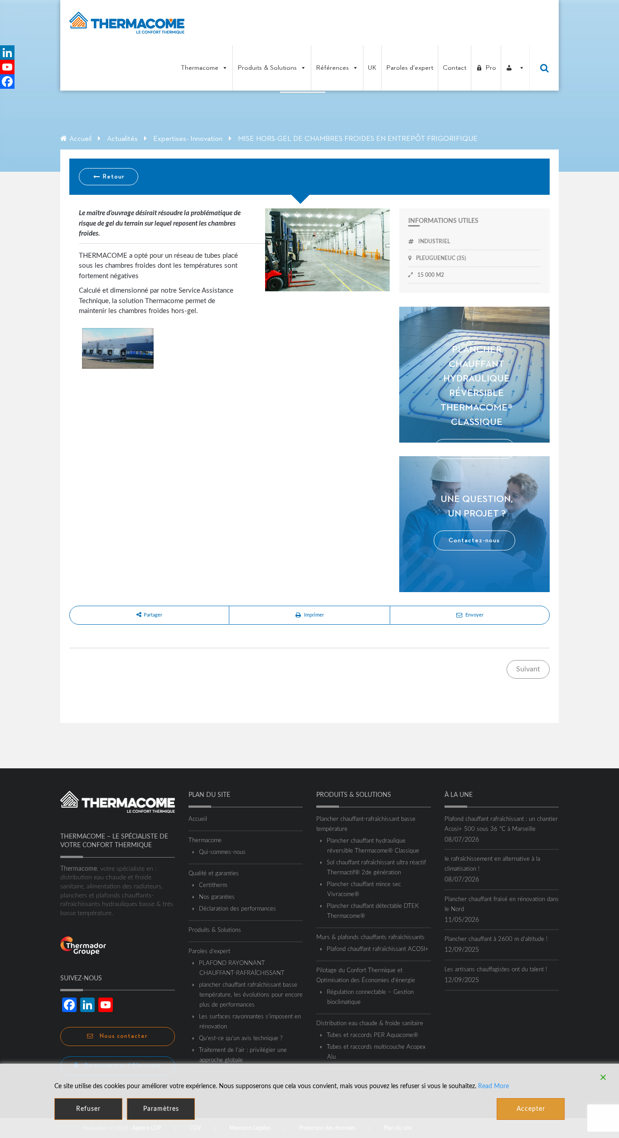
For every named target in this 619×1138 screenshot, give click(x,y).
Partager (153, 614)
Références (332, 67)
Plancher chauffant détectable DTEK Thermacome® (373, 911)
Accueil (80, 139)
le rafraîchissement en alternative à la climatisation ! (492, 864)
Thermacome (199, 67)
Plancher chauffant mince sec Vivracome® (364, 889)
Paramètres (161, 1109)
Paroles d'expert (409, 67)
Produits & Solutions (267, 67)
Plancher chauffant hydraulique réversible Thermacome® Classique (373, 846)
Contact (454, 67)
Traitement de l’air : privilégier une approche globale (243, 1055)
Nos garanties (217, 897)
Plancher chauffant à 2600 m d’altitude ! (496, 939)
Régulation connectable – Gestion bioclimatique (370, 997)
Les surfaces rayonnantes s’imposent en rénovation (250, 1022)
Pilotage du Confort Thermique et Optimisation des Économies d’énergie (365, 976)
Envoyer (474, 614)
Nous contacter (123, 1036)
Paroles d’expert (209, 952)
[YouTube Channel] (7, 67)
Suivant (528, 669)
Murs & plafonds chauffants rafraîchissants (370, 937)
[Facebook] (7, 81)
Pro (490, 67)
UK (372, 67)
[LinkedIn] (7, 52)
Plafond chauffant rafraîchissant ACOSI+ (378, 949)
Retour (113, 177)
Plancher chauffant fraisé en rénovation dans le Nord (502, 904)
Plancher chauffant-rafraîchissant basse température (366, 824)
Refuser (88, 1109)
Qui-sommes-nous (222, 852)
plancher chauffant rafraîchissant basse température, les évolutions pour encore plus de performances (251, 995)
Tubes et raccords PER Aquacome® (372, 1035)
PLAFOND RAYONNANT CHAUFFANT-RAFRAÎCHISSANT (242, 968)
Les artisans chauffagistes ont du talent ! (496, 970)
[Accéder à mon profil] (515, 68)
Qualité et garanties (214, 874)
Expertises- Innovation (187, 139)
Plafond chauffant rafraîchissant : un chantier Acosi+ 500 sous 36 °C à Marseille (501, 824)
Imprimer (314, 614)
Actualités (122, 139)
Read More (493, 1086)
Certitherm (213, 885)
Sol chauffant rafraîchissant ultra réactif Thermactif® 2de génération (376, 868)
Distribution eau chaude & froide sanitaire (369, 1024)
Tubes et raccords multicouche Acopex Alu (376, 1052)
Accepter (531, 1109)
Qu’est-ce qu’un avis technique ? (241, 1039)
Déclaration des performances (237, 909)
